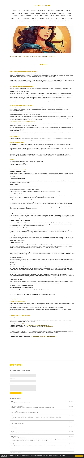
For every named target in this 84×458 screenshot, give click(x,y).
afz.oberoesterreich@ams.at (38, 336)
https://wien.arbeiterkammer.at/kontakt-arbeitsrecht (37, 325)
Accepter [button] (79, 456)
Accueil (11, 56)
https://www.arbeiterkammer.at (23, 323)
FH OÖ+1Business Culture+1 (51, 336)
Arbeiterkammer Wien (48, 326)
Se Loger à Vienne (25, 56)
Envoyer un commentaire (16, 392)
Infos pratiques (52, 56)
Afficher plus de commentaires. (15, 452)
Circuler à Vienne (33, 56)
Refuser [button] (70, 456)
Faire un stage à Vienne (42, 56)
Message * (11, 383)
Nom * (11, 373)
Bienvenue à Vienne (17, 56)
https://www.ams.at (20, 334)
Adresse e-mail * (12, 378)
